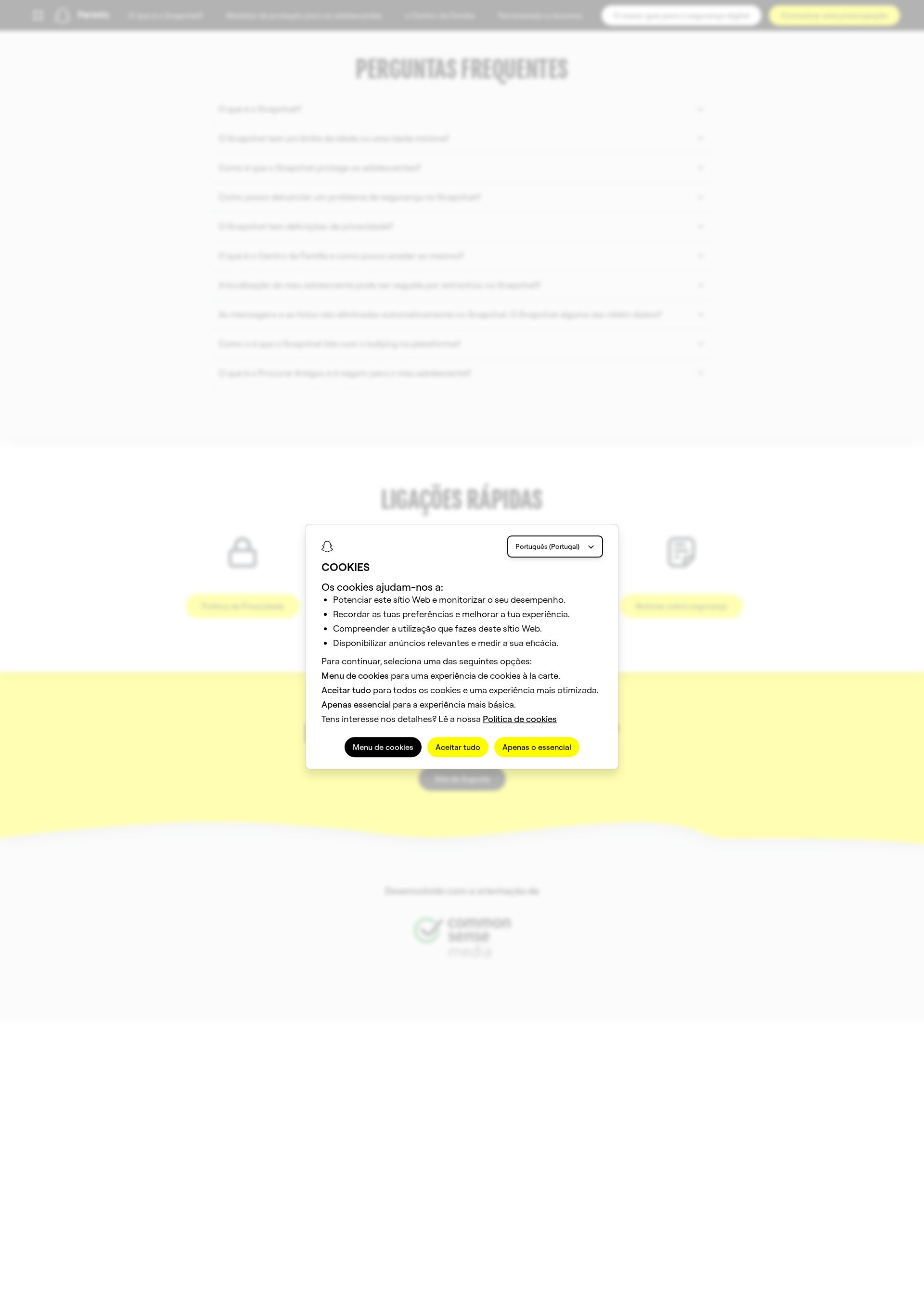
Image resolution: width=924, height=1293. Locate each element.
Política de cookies (520, 718)
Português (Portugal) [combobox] (547, 546)
